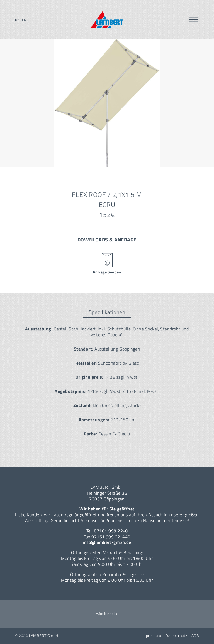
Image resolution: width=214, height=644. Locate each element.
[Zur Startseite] (107, 19)
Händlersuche (107, 613)
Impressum (151, 635)
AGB (195, 635)
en (24, 20)
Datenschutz (176, 635)
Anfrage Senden (107, 272)
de (17, 20)
